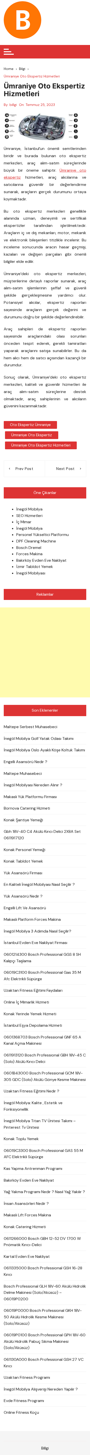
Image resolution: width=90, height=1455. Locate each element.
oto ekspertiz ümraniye (30, 424)
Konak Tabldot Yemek (23, 861)
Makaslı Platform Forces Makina (32, 919)
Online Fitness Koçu (21, 1412)
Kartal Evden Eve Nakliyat (27, 1256)
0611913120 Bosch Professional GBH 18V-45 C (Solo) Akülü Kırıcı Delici (45, 1058)
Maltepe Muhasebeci (23, 773)
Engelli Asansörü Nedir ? (25, 761)
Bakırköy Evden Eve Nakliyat (41, 560)
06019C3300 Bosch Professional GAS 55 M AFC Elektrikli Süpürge (43, 1154)
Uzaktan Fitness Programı (27, 1377)
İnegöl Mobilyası (30, 573)
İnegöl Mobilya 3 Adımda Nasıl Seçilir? (37, 931)
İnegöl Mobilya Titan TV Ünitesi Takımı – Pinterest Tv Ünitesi (40, 1124)
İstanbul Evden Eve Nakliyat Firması (35, 942)
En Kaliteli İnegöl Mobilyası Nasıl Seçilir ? (39, 884)
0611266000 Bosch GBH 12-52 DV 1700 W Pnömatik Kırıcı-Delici (42, 1242)
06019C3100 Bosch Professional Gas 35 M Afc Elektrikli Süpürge (42, 975)
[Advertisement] (45, 652)
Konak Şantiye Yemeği (23, 820)
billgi (13, 104)
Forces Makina (29, 553)
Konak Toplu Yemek (21, 1138)
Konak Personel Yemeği (24, 849)
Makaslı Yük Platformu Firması (30, 796)
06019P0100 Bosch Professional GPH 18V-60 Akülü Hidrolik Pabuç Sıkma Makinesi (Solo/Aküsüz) (45, 1341)
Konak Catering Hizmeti (25, 1226)
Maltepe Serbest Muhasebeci (30, 726)
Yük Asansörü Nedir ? (23, 896)
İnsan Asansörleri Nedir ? (26, 1203)
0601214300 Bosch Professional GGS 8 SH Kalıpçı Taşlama (42, 958)
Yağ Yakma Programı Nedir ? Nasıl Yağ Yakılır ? (44, 1191)
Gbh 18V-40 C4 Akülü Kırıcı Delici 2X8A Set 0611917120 (42, 835)
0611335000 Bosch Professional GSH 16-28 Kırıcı (43, 1271)
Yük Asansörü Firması (23, 873)
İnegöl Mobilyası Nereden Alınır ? (33, 785)
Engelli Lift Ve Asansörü (25, 908)
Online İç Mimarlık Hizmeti (26, 1002)
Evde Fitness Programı (24, 1400)
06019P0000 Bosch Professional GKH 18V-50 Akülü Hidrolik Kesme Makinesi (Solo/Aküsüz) (43, 1317)
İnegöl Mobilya (29, 509)
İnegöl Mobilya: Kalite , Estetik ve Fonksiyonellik (33, 1106)
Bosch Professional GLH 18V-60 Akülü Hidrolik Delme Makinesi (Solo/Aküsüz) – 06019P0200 (45, 1293)
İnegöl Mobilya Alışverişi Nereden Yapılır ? (41, 1389)
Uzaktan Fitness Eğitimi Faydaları (33, 990)
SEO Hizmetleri (29, 515)
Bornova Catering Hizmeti (27, 808)
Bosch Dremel (28, 547)
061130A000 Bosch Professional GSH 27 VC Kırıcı (44, 1363)
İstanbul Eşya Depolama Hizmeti (33, 1025)
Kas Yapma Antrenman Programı (33, 1168)
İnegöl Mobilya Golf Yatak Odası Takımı (39, 738)
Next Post (65, 468)
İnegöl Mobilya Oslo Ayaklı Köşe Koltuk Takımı (44, 750)
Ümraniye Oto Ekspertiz (31, 435)
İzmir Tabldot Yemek (34, 566)
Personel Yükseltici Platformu (42, 534)
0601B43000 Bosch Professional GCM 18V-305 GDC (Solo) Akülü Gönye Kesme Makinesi (45, 1076)
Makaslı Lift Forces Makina (27, 1215)
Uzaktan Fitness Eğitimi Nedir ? (31, 1091)
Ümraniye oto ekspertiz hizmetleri (40, 445)
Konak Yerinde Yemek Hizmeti (30, 1013)
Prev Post (24, 468)
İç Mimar (24, 521)
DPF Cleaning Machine (36, 541)
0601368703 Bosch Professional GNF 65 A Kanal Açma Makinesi (42, 1040)
